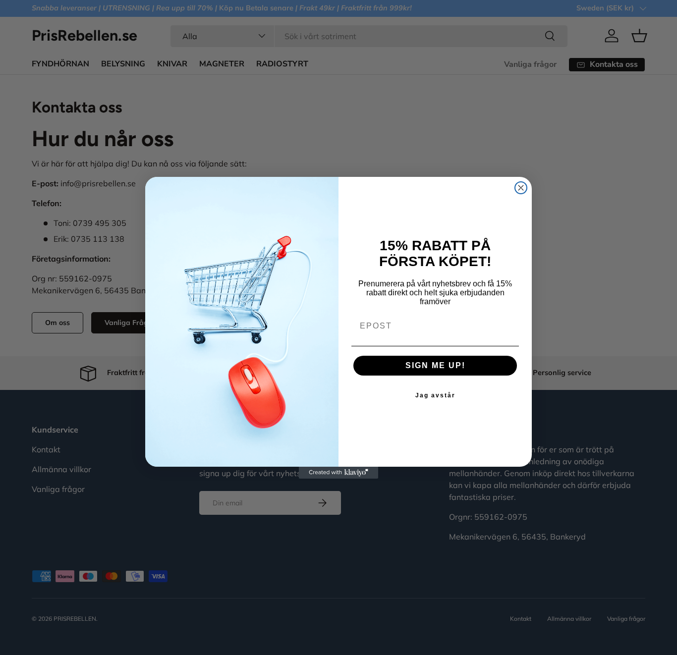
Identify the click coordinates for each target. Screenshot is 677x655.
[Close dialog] (521, 188)
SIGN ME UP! (435, 365)
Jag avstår (435, 395)
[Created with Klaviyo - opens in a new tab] (338, 473)
